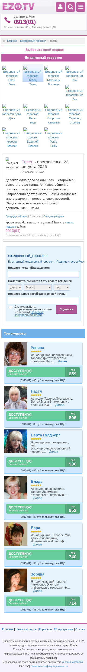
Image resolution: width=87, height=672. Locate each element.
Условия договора (72, 662)
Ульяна (37, 348)
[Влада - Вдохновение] (15, 487)
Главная (12, 40)
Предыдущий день (16, 216)
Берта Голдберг (45, 435)
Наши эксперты (26, 629)
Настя (36, 391)
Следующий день (53, 216)
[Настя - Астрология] (15, 397)
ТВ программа (63, 629)
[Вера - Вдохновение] (15, 534)
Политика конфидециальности (29, 314)
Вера (35, 528)
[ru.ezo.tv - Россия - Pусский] (19, 9)
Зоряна (37, 574)
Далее (62, 361)
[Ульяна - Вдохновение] (15, 354)
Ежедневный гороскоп (33, 40)
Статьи (80, 629)
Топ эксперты (15, 333)
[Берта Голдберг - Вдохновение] (15, 441)
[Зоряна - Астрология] (15, 580)
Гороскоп (45, 629)
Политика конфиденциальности (49, 666)
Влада (36, 481)
